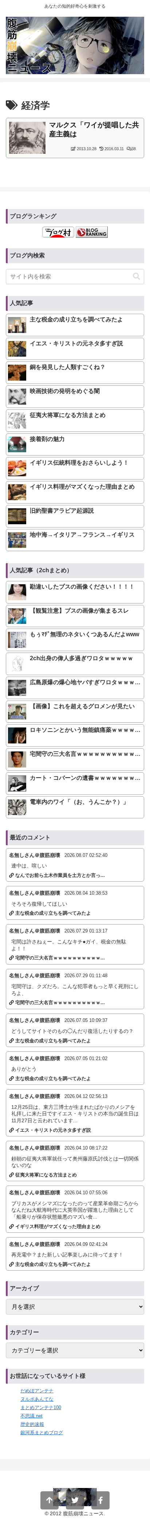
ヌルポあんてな (37, 1399)
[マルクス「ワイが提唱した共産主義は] (27, 137)
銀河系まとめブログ (41, 1432)
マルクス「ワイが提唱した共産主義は (94, 129)
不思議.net (31, 1416)
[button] (136, 276)
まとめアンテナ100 (40, 1407)
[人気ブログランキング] (92, 232)
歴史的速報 (32, 1424)
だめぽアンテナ (37, 1390)
